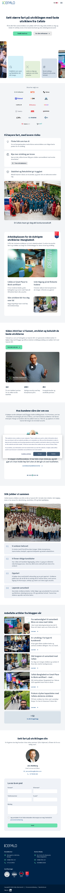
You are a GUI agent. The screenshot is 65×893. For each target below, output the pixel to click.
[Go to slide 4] (32, 475)
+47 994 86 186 (33, 774)
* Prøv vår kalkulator (20, 163)
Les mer (33, 631)
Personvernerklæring (31, 887)
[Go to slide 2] (29, 475)
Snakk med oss (22, 33)
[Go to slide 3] (30, 475)
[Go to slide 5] (34, 475)
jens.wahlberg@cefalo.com (33, 771)
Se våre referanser (41, 33)
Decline (53, 454)
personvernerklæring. (16, 820)
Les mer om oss (13, 347)
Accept (40, 454)
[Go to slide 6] (35, 475)
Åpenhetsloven (42, 887)
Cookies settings (26, 454)
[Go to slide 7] (37, 475)
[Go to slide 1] (27, 475)
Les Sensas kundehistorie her (31, 468)
